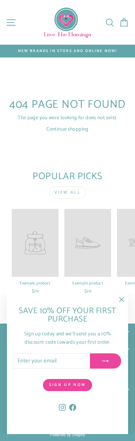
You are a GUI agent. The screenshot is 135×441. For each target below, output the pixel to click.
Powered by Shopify (67, 435)
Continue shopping (67, 129)
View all (67, 192)
